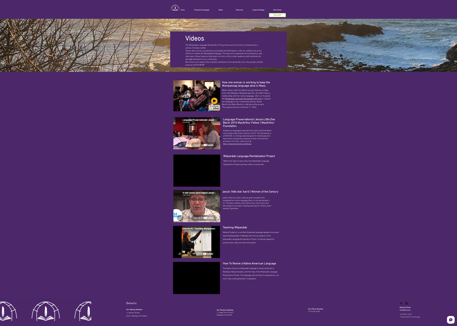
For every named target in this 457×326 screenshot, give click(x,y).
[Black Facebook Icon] (401, 303)
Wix (418, 317)
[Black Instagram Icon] (406, 303)
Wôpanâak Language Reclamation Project (243, 99)
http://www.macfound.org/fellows (237, 144)
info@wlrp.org (405, 310)
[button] (258, 10)
